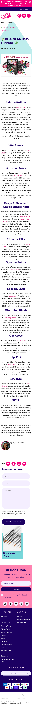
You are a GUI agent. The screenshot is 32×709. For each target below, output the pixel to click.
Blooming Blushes (10, 318)
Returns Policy (5, 623)
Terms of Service (6, 632)
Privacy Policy (5, 629)
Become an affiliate (23, 619)
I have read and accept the (12, 595)
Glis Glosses (21, 340)
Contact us (4, 656)
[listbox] (16, 673)
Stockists (4, 616)
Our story (20, 616)
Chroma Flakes (18, 175)
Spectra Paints (14, 269)
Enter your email (9, 583)
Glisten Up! (10, 22)
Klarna (3, 638)
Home (2, 22)
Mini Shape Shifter (24, 216)
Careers (3, 635)
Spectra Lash (12, 296)
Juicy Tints (11, 364)
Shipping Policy (6, 626)
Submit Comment (13, 522)
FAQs (2, 619)
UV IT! (23, 405)
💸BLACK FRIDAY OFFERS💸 (9, 27)
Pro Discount (21, 623)
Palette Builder (21, 107)
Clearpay (4, 641)
